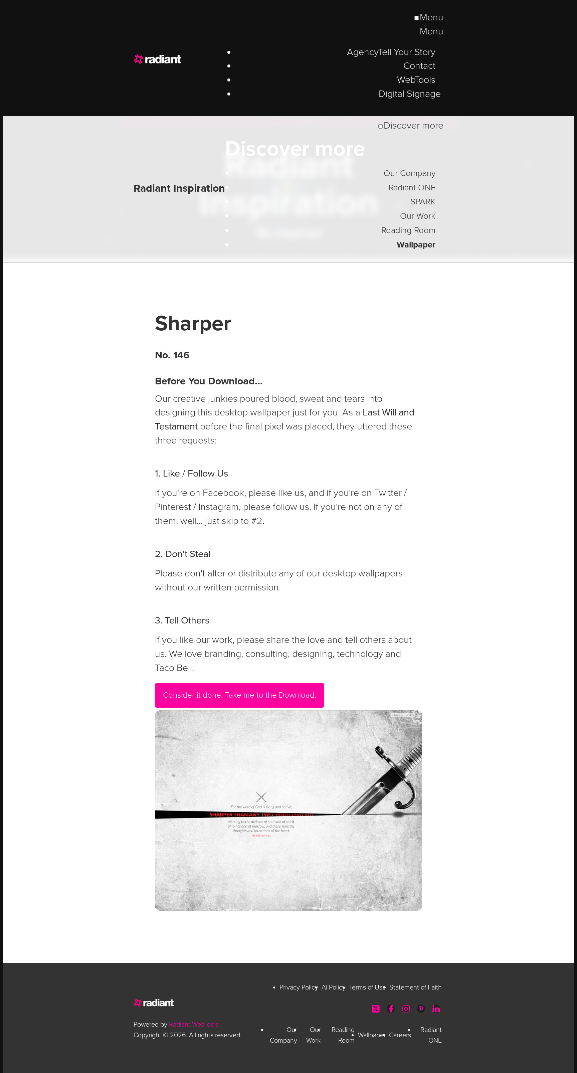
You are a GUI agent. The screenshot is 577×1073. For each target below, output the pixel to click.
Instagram (406, 1009)
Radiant (180, 59)
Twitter (376, 1009)
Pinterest (421, 1009)
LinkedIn (436, 1009)
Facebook (391, 1009)
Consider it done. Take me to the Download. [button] (239, 695)
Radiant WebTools (194, 1025)
